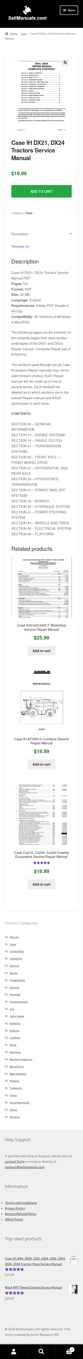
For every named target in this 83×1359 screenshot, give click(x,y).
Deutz (13, 973)
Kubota (14, 1031)
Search (41, 1352)
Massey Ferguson (21, 1059)
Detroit (14, 966)
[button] (65, 62)
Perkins (14, 1081)
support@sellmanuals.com (24, 1167)
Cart (64, 1348)
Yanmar (15, 1117)
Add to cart (41, 191)
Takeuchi (16, 1088)
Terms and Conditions (21, 1203)
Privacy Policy (15, 1208)
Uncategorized (19, 1102)
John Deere (17, 1016)
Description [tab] (20, 233)
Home (13, 34)
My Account (14, 1352)
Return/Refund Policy (20, 1214)
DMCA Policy (14, 1219)
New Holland (18, 1074)
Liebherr (15, 1038)
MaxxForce (17, 1066)
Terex (13, 1095)
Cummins (16, 958)
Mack (13, 1045)
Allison (14, 937)
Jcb (12, 1009)
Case (23, 34)
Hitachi (14, 987)
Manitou (15, 1052)
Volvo (13, 1110)
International (18, 1002)
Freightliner (17, 980)
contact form (14, 1161)
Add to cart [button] (41, 650)
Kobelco (15, 1023)
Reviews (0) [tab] (20, 246)
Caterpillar (17, 951)
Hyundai (15, 994)
